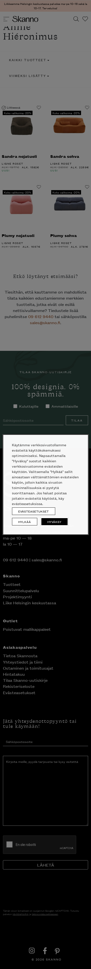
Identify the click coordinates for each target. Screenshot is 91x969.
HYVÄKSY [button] (54, 521)
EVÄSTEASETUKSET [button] (33, 511)
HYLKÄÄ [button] (24, 521)
